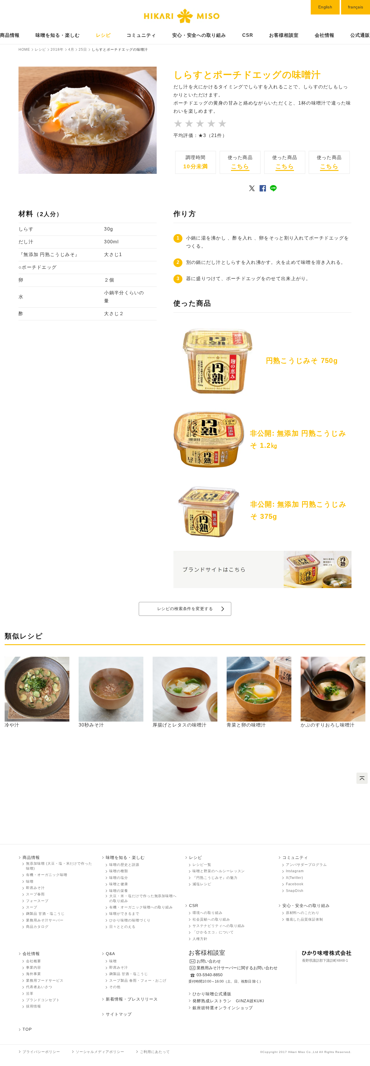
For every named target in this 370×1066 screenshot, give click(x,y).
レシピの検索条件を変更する (185, 608)
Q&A (110, 953)
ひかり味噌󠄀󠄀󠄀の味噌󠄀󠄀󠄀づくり (130, 920)
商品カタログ (37, 927)
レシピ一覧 (202, 865)
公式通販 (360, 35)
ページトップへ (362, 778)
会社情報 (324, 35)
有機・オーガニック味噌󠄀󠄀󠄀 (46, 875)
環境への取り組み (208, 913)
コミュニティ (141, 35)
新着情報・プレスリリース (132, 999)
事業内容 (33, 967)
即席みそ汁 (35, 888)
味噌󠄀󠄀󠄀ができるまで (124, 914)
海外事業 (33, 974)
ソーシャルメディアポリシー (100, 1052)
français (355, 7)
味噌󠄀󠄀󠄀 (30, 881)
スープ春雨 (35, 894)
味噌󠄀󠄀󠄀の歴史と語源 (124, 865)
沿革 (30, 994)
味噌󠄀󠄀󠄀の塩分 (118, 878)
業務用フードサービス (45, 981)
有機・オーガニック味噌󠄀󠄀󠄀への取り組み (141, 907)
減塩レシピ (202, 884)
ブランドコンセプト (43, 1000)
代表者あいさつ (39, 987)
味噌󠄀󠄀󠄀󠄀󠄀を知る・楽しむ (58, 35)
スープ (31, 907)
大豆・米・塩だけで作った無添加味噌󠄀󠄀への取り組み (143, 898)
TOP (27, 1029)
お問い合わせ (209, 961)
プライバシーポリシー (41, 1052)
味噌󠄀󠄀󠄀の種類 (118, 871)
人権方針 (200, 939)
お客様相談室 (284, 35)
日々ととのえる (122, 927)
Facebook (295, 884)
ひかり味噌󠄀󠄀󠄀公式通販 (212, 994)
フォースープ (37, 901)
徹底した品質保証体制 (304, 919)
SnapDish (295, 891)
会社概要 (33, 961)
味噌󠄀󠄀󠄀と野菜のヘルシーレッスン (219, 871)
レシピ (103, 35)
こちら (240, 166)
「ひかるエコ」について (213, 932)
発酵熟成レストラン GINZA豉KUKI (228, 1001)
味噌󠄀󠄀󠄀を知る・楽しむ (125, 857)
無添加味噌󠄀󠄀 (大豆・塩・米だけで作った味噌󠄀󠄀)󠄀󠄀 (59, 865)
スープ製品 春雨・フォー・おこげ (137, 981)
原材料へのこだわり (303, 913)
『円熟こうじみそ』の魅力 (215, 878)
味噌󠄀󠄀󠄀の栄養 (118, 891)
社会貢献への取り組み (211, 919)
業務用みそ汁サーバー (45, 920)
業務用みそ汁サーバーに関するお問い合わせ (237, 967)
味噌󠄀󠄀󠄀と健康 (118, 884)
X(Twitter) (295, 878)
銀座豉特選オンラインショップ (223, 1007)
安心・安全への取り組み (199, 35)
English (325, 7)
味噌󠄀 (113, 961)
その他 (115, 987)
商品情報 (10, 35)
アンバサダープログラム (306, 865)
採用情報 (33, 1006)
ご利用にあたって (155, 1052)
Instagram (295, 871)
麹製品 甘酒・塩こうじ (45, 914)
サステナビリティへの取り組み (219, 926)
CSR (247, 35)
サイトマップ (119, 1014)
